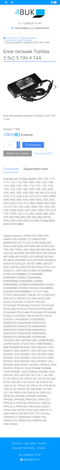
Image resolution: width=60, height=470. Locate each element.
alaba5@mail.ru (31, 459)
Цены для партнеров (23, 448)
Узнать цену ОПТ (43, 153)
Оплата (42, 443)
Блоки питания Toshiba (19, 40)
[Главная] (4, 38)
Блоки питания (28, 38)
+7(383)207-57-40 (31, 23)
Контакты (17, 443)
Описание (11, 169)
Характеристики (35, 169)
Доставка (30, 443)
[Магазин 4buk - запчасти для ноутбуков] (30, 13)
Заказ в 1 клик (18, 153)
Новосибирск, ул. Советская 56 (31, 28)
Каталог (12, 38)
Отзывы (41, 448)
